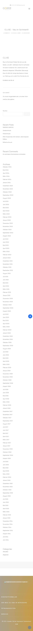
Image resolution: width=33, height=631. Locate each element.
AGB (16, 624)
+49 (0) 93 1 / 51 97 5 (14, 5)
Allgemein (19, 32)
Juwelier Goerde (26, 32)
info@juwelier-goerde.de (21, 5)
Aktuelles (14, 32)
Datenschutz (27, 621)
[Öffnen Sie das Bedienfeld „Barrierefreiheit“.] (30, 316)
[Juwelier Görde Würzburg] (7, 8)
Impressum (19, 621)
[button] (28, 5)
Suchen (5, 111)
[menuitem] (28, 5)
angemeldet (12, 96)
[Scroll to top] (29, 627)
